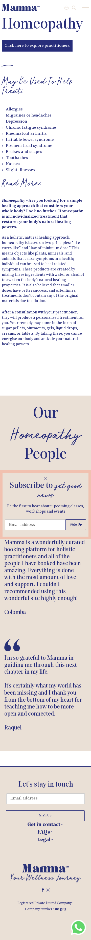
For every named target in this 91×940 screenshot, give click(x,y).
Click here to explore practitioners (37, 46)
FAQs (44, 832)
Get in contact (44, 824)
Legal (44, 839)
